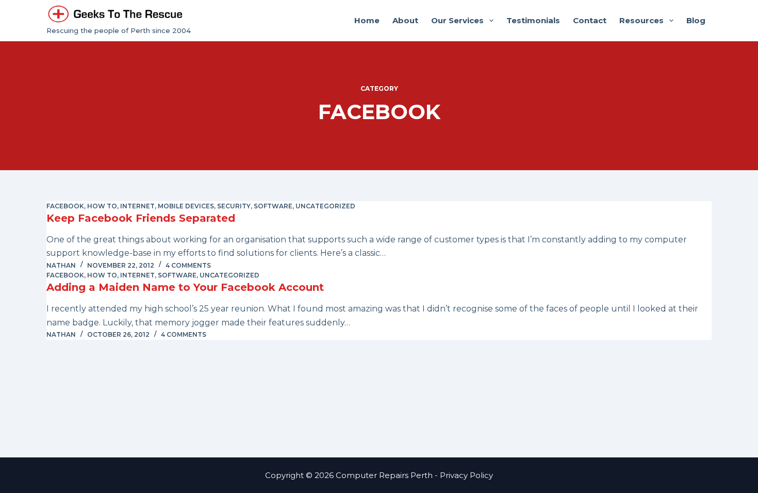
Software (273, 206)
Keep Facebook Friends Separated (140, 218)
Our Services (457, 20)
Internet (137, 206)
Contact (589, 20)
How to (102, 206)
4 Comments (188, 265)
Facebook (65, 206)
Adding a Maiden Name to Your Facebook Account (185, 287)
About (405, 20)
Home (367, 20)
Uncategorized (325, 206)
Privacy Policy (466, 475)
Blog (695, 20)
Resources (641, 20)
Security (234, 206)
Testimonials (533, 20)
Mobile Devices (186, 206)
